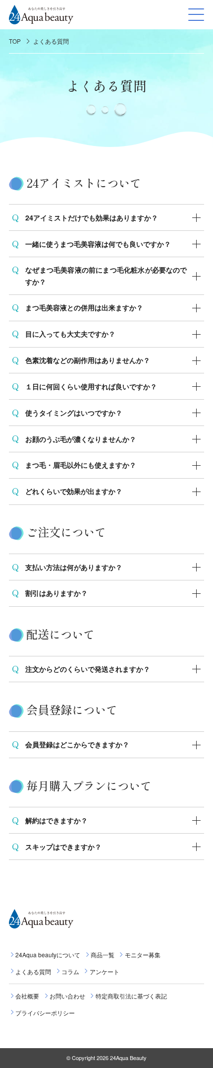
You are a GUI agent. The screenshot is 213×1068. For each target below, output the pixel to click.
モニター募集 (142, 954)
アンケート (104, 971)
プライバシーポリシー (45, 1012)
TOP (15, 41)
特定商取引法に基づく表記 (131, 996)
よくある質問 (51, 41)
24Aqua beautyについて (47, 954)
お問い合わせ (67, 996)
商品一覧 (102, 954)
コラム (70, 971)
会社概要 (27, 996)
